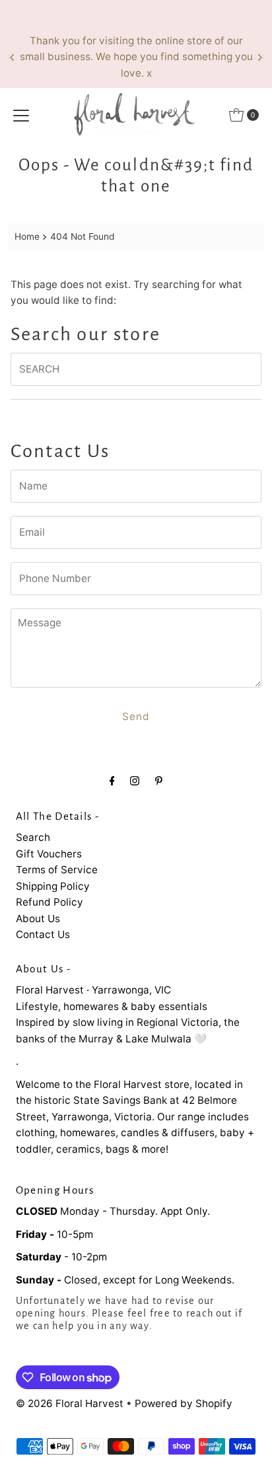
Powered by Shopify (183, 1403)
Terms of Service (57, 869)
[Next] (259, 57)
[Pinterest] (158, 780)
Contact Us (43, 934)
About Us (38, 918)
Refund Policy (49, 902)
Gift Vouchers (49, 854)
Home (27, 236)
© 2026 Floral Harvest (69, 1403)
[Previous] (12, 57)
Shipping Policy (53, 886)
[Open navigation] (21, 115)
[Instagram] (134, 780)
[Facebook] (112, 780)
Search (33, 837)
